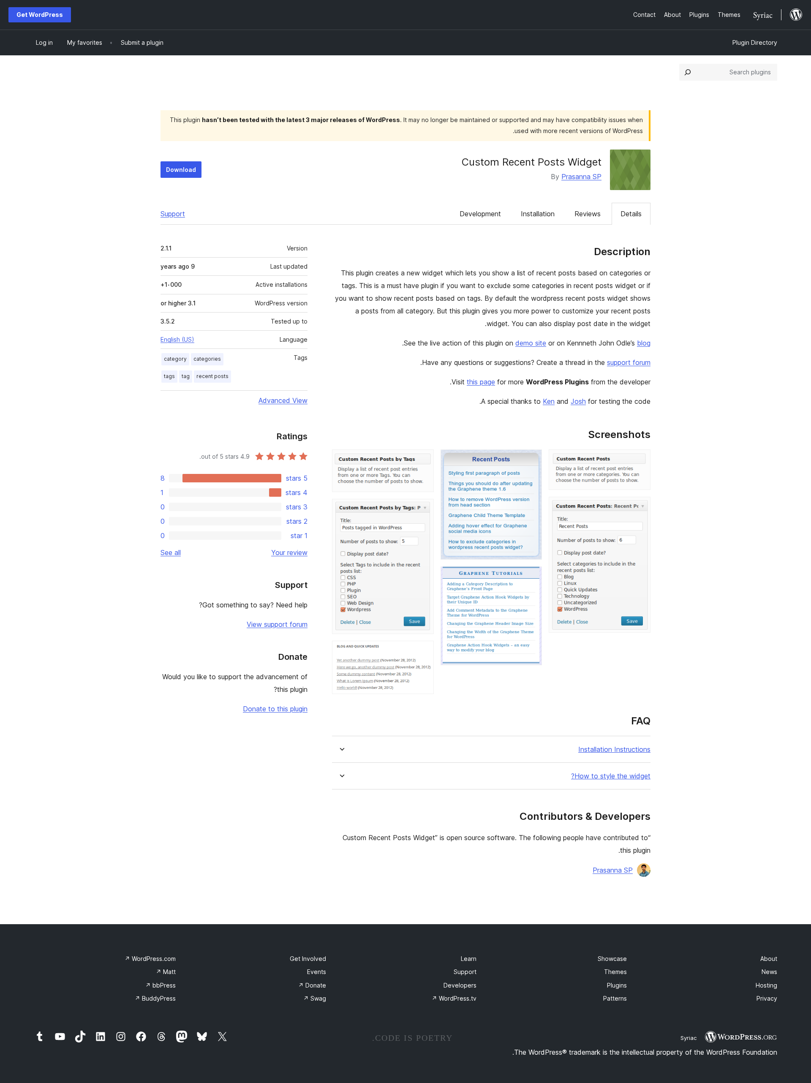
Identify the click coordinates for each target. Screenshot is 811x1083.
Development (480, 214)
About (768, 958)
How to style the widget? (610, 776)
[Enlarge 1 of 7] (639, 461)
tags (169, 376)
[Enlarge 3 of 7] (530, 461)
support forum (628, 362)
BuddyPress (155, 998)
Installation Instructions (614, 750)
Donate (312, 985)
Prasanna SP (581, 176)
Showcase (612, 958)
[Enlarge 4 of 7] (530, 578)
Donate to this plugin (275, 709)
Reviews (587, 214)
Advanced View (283, 400)
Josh (578, 401)
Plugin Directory (754, 42)
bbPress (160, 985)
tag (186, 376)
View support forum (277, 624)
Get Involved (308, 958)
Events (316, 971)
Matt (166, 971)
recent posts (212, 376)
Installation (538, 214)
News (769, 971)
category (175, 359)
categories (207, 359)
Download (181, 169)
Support (173, 214)
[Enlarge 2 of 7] (639, 508)
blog (643, 343)
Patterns (615, 998)
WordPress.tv (454, 998)
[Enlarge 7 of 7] (422, 652)
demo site (530, 343)
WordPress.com (150, 958)
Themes (615, 971)
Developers (460, 985)
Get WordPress (39, 14)
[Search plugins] (687, 72)
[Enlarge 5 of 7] (422, 461)
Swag (314, 998)
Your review (289, 552)
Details (631, 214)
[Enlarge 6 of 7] (422, 510)
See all (171, 552)
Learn (468, 958)
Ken (549, 401)
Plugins (617, 985)
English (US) (177, 339)
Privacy (767, 998)
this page (481, 382)
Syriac (688, 1037)
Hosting (766, 985)
